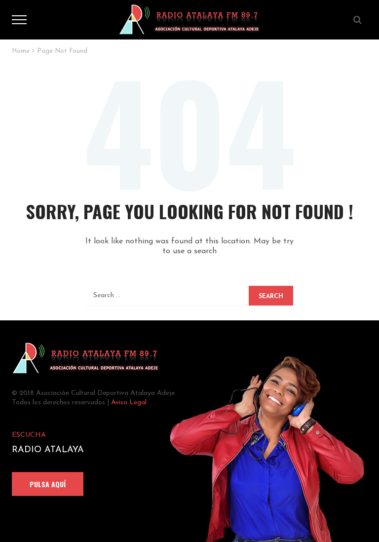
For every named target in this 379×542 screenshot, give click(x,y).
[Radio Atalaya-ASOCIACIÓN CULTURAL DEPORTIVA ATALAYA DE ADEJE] (189, 19)
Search (271, 297)
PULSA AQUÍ (48, 484)
